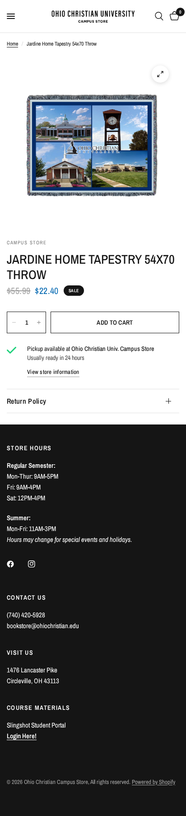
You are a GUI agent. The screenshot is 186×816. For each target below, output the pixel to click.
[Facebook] (17, 564)
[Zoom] (160, 74)
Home (12, 43)
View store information (53, 372)
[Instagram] (38, 564)
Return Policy (26, 401)
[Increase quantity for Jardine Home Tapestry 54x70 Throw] (39, 322)
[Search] (159, 16)
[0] (173, 16)
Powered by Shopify (153, 782)
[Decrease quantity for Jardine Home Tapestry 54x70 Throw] (14, 322)
